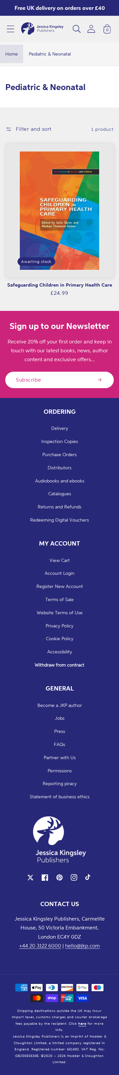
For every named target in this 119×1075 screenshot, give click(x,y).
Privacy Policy (59, 625)
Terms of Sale (59, 599)
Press (59, 731)
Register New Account (59, 586)
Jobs (59, 718)
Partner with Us (60, 757)
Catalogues (59, 493)
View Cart (60, 560)
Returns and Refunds (59, 506)
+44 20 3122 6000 (40, 945)
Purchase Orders (59, 454)
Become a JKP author (59, 705)
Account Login (59, 573)
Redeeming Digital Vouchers (59, 520)
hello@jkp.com (82, 945)
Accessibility (59, 651)
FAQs (59, 744)
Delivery (59, 428)
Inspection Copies (59, 441)
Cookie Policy (59, 638)
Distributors (59, 467)
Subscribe (28, 380)
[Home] (42, 28)
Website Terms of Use (60, 612)
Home (11, 54)
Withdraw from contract (59, 664)
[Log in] (91, 29)
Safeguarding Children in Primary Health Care (59, 285)
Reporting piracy (60, 783)
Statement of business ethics (60, 796)
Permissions (60, 770)
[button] (10, 29)
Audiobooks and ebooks (59, 480)
